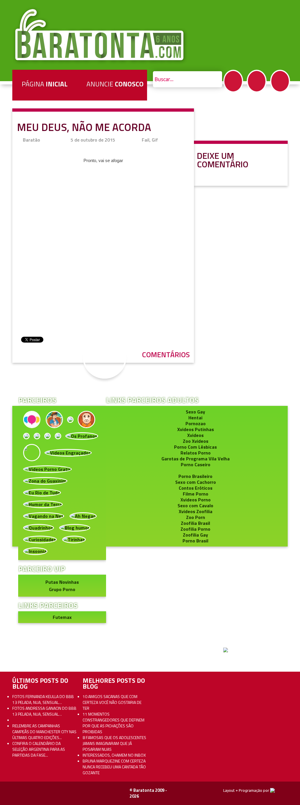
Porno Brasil (195, 540)
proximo (18, 367)
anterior (282, 367)
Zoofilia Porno (195, 528)
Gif (155, 139)
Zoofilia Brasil (195, 523)
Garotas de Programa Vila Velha (195, 458)
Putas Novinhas (62, 582)
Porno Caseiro (195, 464)
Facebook (233, 81)
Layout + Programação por (246, 790)
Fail (145, 139)
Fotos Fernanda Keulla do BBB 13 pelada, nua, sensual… (43, 699)
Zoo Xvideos (195, 441)
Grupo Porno (62, 589)
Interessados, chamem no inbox (114, 755)
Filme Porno (195, 493)
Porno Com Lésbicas (195, 446)
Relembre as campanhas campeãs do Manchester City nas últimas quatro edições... (44, 732)
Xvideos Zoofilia (195, 511)
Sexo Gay (195, 411)
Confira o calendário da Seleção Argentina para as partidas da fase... (38, 749)
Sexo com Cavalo (195, 505)
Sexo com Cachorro (195, 482)
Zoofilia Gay (195, 534)
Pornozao (195, 423)
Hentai (195, 417)
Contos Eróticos (195, 487)
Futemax (62, 617)
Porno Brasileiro (195, 476)
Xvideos (195, 435)
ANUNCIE (115, 84)
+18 (280, 81)
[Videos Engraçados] (68, 452)
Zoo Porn (195, 517)
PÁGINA (45, 84)
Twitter (257, 81)
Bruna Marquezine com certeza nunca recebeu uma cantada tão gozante (114, 767)
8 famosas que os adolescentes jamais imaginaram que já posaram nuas (114, 743)
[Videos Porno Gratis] (47, 468)
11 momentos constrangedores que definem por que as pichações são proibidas (113, 723)
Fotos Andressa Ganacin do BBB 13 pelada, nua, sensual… (44, 711)
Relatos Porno (195, 452)
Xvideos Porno (195, 499)
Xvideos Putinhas (195, 429)
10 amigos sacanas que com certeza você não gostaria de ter (112, 702)
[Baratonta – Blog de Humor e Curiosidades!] (100, 35)
